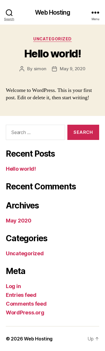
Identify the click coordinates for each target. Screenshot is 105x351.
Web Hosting (52, 12)
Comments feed (26, 304)
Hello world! (52, 53)
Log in (13, 286)
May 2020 (19, 221)
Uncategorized (52, 38)
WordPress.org (25, 312)
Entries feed (21, 295)
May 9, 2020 (72, 68)
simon (40, 68)
